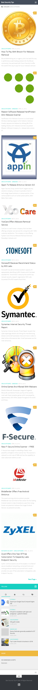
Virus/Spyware (6, 49)
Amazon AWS (13, 629)
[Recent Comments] (23, 595)
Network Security (7, 551)
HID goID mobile (15, 622)
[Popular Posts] (14, 595)
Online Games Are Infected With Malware (19, 386)
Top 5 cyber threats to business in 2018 (21, 641)
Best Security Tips (7, 2)
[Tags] (32, 595)
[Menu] (35, 2)
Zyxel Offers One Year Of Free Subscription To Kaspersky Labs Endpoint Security (15, 557)
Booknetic (4, 663)
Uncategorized (14, 619)
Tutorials (12, 599)
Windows (15, 109)
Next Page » (32, 579)
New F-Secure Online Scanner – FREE (17, 447)
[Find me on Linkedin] (35, 586)
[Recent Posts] (5, 595)
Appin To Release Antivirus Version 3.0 (18, 185)
